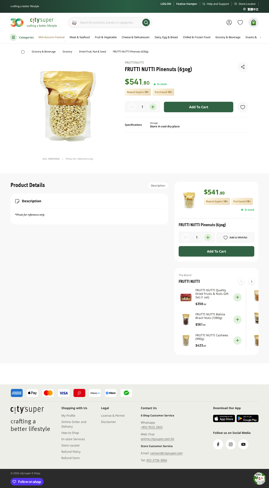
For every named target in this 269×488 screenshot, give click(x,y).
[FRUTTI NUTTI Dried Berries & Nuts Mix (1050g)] (257, 318)
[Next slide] (251, 281)
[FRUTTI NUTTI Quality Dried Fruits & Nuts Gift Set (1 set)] (186, 297)
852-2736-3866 (156, 460)
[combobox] (110, 22)
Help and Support (218, 4)
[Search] (146, 22)
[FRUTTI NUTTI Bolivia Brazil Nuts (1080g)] (186, 319)
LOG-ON (166, 4)
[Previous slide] (241, 281)
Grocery (67, 51)
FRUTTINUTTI (134, 62)
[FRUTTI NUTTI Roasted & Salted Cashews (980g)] (257, 340)
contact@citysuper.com (166, 453)
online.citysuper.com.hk (157, 439)
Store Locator (247, 4)
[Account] (229, 22)
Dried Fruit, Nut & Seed (92, 51)
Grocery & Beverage (44, 51)
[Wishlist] (240, 22)
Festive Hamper (186, 4)
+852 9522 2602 (152, 427)
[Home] (23, 52)
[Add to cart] (237, 297)
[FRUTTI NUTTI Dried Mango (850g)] (257, 295)
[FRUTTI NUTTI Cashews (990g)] (186, 340)
